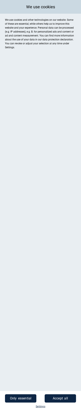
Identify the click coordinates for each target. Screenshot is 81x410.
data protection (51, 39)
